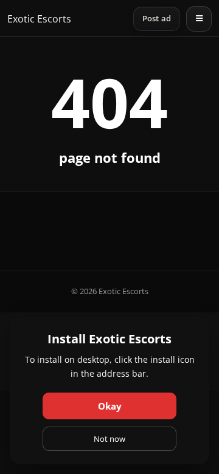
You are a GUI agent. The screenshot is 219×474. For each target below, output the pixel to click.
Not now (109, 438)
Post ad (156, 18)
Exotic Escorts (39, 19)
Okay (110, 406)
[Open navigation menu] (199, 19)
